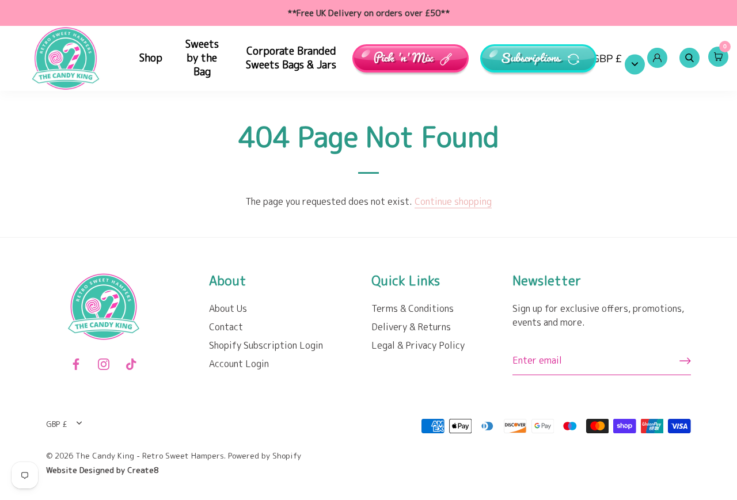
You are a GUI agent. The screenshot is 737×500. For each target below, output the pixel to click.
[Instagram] (103, 363)
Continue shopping (453, 201)
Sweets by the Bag (202, 58)
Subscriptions (532, 58)
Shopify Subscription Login (266, 345)
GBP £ (607, 59)
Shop (150, 58)
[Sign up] (685, 360)
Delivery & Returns (411, 326)
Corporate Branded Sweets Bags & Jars (291, 58)
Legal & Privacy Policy (418, 345)
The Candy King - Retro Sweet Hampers (149, 455)
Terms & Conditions (412, 308)
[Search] (689, 58)
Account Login (239, 363)
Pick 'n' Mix (404, 58)
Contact (226, 326)
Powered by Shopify (264, 455)
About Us (228, 308)
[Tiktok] (131, 363)
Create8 (142, 469)
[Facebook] (76, 363)
